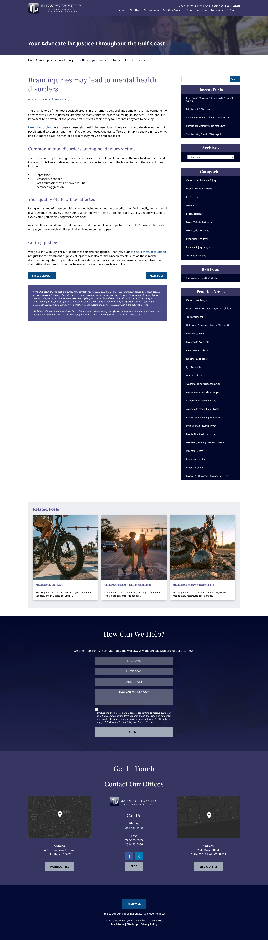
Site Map (132, 924)
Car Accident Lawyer (197, 300)
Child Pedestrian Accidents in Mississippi (207, 117)
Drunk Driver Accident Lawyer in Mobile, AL (209, 308)
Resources (216, 10)
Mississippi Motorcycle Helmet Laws (205, 125)
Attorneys (150, 10)
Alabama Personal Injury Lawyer (203, 417)
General (190, 205)
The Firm (135, 10)
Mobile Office (59, 867)
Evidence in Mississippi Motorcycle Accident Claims (209, 99)
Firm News (192, 196)
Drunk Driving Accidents (199, 188)
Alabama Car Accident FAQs (201, 400)
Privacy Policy (125, 722)
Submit (134, 732)
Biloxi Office (208, 867)
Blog (133, 866)
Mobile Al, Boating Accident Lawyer (205, 442)
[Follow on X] (139, 856)
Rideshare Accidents (197, 358)
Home (122, 10)
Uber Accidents (194, 375)
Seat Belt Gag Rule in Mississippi (203, 134)
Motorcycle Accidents (197, 230)
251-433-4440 (230, 6)
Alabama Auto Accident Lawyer (202, 392)
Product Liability (194, 467)
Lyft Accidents (193, 367)
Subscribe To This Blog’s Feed (201, 277)
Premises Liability (195, 459)
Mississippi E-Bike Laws (198, 109)
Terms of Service (146, 722)
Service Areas (195, 10)
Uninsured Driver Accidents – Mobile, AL (207, 325)
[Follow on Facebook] (129, 856)
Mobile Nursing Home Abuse (201, 434)
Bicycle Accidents (195, 333)
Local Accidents (194, 213)
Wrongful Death (194, 450)
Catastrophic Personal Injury (55, 99)
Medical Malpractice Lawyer (201, 425)
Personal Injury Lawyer (198, 247)
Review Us (134, 904)
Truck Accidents (194, 316)
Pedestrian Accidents (197, 238)
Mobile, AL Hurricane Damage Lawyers (207, 475)
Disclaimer (117, 924)
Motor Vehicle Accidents (199, 222)
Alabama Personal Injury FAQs (202, 408)
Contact (235, 10)
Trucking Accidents (196, 255)
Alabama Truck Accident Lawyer (203, 383)
